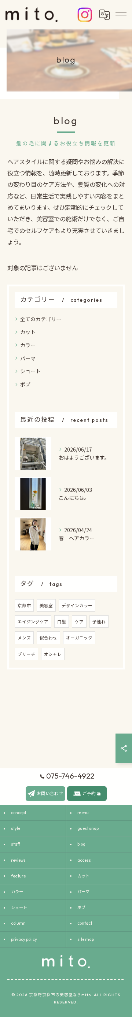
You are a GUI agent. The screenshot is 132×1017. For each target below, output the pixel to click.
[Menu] (120, 15)
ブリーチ (26, 654)
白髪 (61, 621)
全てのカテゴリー (40, 319)
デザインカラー (77, 605)
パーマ (28, 358)
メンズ (24, 638)
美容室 (46, 605)
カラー (28, 345)
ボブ (25, 384)
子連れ (99, 621)
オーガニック (79, 638)
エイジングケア (33, 621)
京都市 (24, 605)
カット (28, 331)
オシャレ (53, 654)
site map (85, 939)
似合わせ (48, 638)
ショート (30, 371)
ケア (79, 621)
